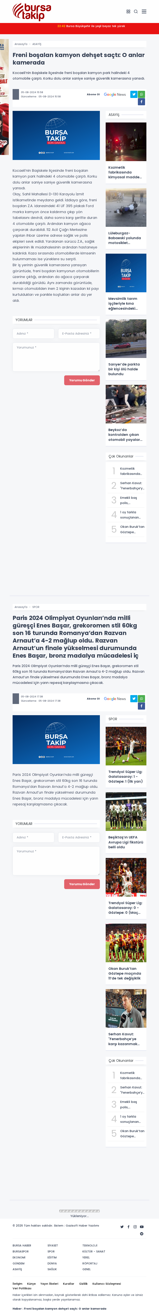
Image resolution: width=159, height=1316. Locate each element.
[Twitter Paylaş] (133, 94)
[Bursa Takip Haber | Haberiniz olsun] (32, 11)
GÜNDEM (38, 1211)
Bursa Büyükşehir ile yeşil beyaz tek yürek (91, 26)
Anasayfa (21, 44)
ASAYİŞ (36, 44)
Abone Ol (93, 94)
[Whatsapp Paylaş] (141, 94)
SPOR (35, 607)
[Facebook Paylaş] (141, 101)
